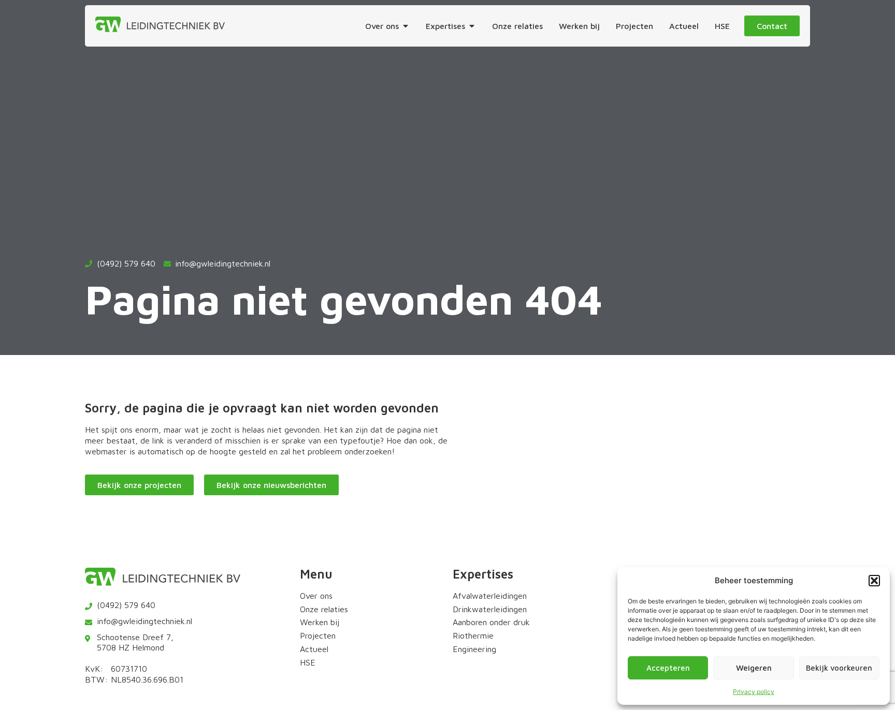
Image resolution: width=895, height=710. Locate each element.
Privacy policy (753, 692)
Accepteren (668, 667)
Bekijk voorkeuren (839, 667)
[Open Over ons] (405, 26)
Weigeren (754, 667)
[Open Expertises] (472, 26)
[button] (874, 580)
